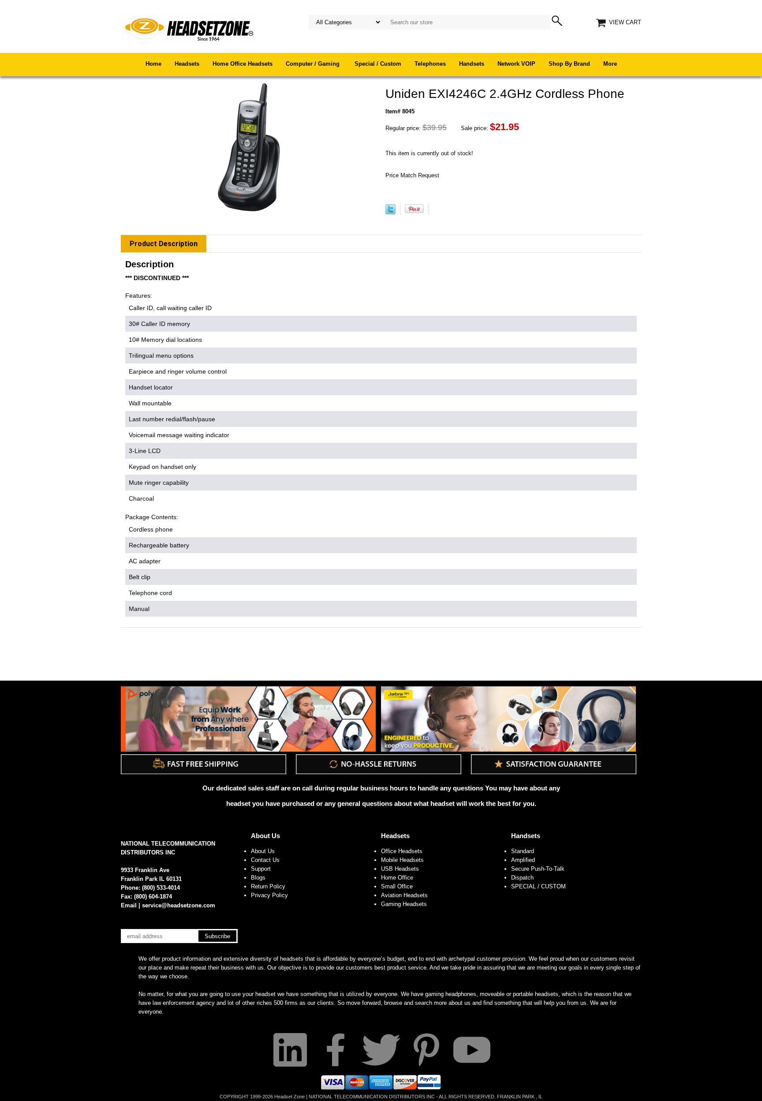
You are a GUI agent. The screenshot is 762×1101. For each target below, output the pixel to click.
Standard (522, 851)
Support (261, 868)
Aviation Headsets (404, 895)
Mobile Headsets (402, 860)
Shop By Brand (569, 63)
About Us (265, 835)
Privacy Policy (269, 895)
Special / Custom (378, 63)
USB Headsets (400, 868)
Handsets (471, 63)
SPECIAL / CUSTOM (538, 886)
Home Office (397, 877)
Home (153, 63)
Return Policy (268, 886)
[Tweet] (390, 212)
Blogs (258, 877)
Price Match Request (412, 175)
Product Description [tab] (164, 244)
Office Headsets (401, 851)
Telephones (430, 63)
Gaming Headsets (404, 904)
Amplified (523, 860)
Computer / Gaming (313, 63)
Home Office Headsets (243, 63)
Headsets (187, 63)
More (610, 63)
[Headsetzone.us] (189, 28)
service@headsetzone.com (178, 905)
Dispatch (522, 877)
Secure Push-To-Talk (537, 868)
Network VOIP (516, 63)
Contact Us (265, 860)
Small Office (397, 886)
